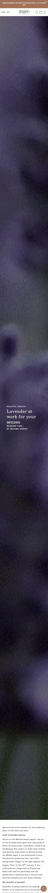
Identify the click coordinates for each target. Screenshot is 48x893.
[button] (36, 12)
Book (3, 12)
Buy (8, 12)
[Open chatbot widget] (44, 889)
